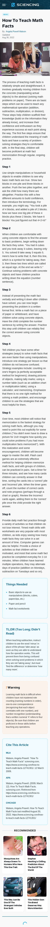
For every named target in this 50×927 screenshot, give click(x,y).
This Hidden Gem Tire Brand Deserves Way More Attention (36, 903)
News (5, 14)
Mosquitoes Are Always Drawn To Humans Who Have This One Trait (13, 862)
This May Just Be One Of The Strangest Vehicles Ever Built (13, 903)
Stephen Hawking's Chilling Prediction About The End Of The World (37, 864)
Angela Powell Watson (16, 31)
